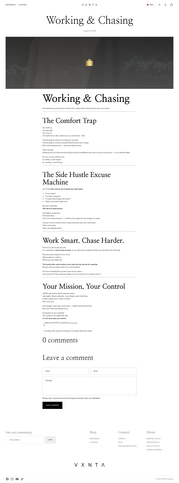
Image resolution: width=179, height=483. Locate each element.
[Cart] (171, 5)
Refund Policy (153, 442)
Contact (122, 439)
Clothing (94, 442)
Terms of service (154, 450)
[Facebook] (7, 479)
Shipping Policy (154, 439)
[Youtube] (17, 479)
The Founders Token (127, 446)
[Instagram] (12, 479)
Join (50, 440)
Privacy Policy (153, 446)
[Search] (159, 5)
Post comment (52, 405)
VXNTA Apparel (167, 479)
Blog (120, 442)
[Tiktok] (22, 479)
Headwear (94, 439)
